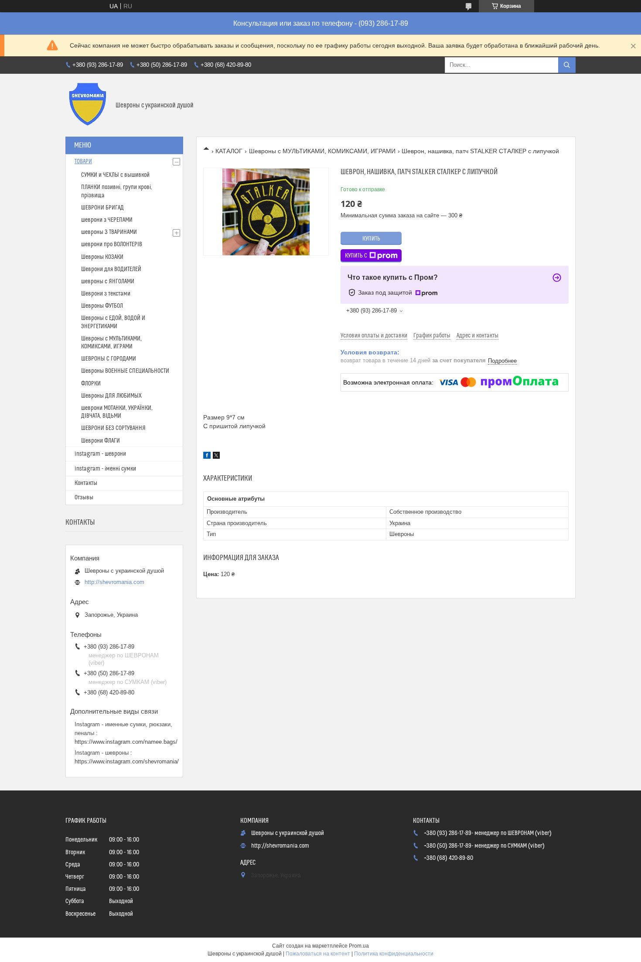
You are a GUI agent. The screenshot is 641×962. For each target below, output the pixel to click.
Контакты (86, 483)
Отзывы (84, 497)
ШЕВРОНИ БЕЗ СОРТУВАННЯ (113, 428)
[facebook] (207, 456)
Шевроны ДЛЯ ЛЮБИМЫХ (111, 395)
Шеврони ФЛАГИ (100, 440)
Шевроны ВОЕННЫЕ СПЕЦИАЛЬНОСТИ (125, 371)
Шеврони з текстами (105, 293)
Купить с (356, 255)
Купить (371, 238)
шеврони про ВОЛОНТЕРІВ (111, 244)
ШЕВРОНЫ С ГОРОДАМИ (108, 358)
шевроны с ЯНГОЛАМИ (107, 281)
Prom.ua (359, 946)
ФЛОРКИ (91, 383)
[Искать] (567, 65)
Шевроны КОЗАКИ (102, 257)
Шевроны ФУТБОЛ (102, 305)
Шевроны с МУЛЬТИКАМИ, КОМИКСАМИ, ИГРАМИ (322, 151)
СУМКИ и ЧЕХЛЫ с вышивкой (115, 175)
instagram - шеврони (100, 453)
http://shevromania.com (114, 582)
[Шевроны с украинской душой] (87, 105)
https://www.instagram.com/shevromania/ (127, 761)
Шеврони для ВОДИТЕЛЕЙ (111, 269)
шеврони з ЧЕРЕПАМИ (107, 219)
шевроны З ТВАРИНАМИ (109, 232)
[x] (216, 456)
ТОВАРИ (83, 161)
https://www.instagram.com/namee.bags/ (126, 742)
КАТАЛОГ (228, 151)
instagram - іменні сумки (105, 468)
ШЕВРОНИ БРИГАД (102, 207)
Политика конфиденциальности (393, 954)
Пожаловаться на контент (318, 954)
